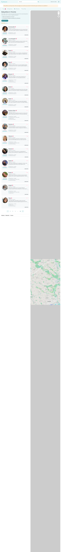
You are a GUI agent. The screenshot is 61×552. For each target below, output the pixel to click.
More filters (24, 8)
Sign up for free (5, 20)
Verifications (17, 8)
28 (20, 211)
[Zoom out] (59, 14)
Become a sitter (54, 1)
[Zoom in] (59, 12)
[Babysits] (4, 2)
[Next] (23, 211)
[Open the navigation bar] (59, 2)
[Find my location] (59, 16)
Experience (10, 8)
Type (4, 8)
